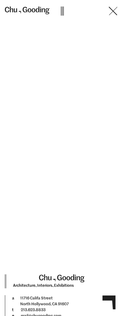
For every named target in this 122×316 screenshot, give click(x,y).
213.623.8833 (33, 309)
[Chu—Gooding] (28, 10)
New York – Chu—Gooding (64, 26)
